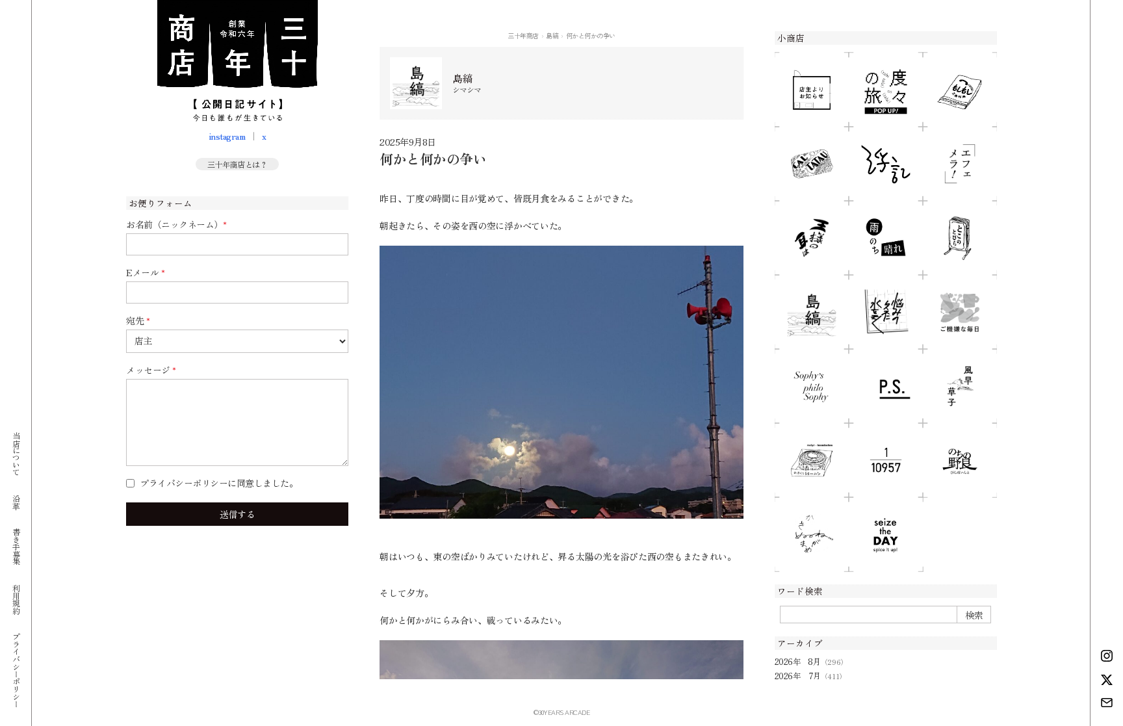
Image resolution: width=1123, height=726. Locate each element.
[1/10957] (886, 460)
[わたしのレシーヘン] (812, 460)
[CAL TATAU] (812, 164)
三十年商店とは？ (237, 164)
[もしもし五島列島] (960, 90)
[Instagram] (1107, 656)
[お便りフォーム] (1107, 702)
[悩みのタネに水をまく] (886, 312)
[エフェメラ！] (960, 164)
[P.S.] (886, 386)
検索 (974, 614)
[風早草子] (960, 386)
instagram (227, 135)
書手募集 (15, 546)
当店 (15, 453)
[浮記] (886, 164)
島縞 (552, 35)
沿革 (15, 501)
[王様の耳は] (812, 238)
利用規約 (15, 599)
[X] (1107, 680)
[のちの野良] (960, 460)
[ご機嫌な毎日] (960, 312)
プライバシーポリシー (15, 669)
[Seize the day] (886, 534)
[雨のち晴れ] (886, 238)
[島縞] (812, 312)
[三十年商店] (237, 61)
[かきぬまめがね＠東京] (812, 534)
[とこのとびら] (960, 238)
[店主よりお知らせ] (812, 90)
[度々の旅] (886, 90)
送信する (237, 514)
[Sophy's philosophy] (812, 386)
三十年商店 (523, 35)
